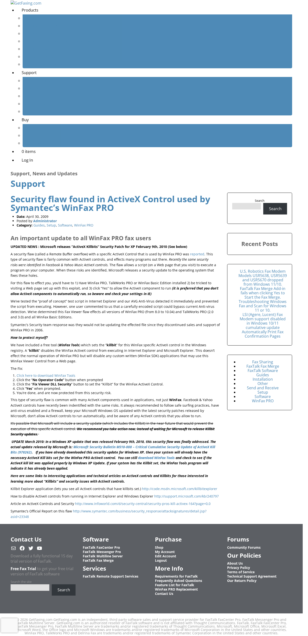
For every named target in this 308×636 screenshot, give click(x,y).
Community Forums (38, 103)
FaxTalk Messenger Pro (41, 26)
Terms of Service (241, 572)
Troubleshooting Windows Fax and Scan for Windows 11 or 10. (263, 306)
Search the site (21, 581)
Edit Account (165, 556)
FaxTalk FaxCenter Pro (40, 18)
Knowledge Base (36, 88)
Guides (39, 225)
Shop (27, 128)
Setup (51, 225)
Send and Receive (263, 387)
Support (29, 72)
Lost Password (34, 143)
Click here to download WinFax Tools (46, 375)
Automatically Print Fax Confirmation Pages (262, 334)
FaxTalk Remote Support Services (110, 576)
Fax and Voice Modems (41, 56)
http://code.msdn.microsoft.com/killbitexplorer (179, 488)
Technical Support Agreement (251, 576)
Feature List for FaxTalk (174, 585)
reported (197, 254)
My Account (32, 135)
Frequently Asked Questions (45, 80)
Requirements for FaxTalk (176, 576)
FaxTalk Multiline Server (42, 33)
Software (65, 225)
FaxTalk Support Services (43, 64)
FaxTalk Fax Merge (262, 366)
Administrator (45, 221)
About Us (30, 111)
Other (262, 383)
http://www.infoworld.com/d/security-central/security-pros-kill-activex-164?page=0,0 (143, 503)
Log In (27, 160)
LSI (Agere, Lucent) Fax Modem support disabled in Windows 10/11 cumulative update (263, 321)
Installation (263, 379)
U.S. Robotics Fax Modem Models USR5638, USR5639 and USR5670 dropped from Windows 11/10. (262, 278)
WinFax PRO (83, 225)
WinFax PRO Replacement (176, 589)
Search (259, 200)
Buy (25, 119)
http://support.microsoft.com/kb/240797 (186, 496)
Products (30, 10)
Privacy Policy (238, 567)
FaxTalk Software (263, 370)
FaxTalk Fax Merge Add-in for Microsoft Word (59, 41)
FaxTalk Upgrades (37, 49)
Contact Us (31, 96)
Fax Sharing (262, 362)
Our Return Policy (242, 580)
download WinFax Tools (157, 457)
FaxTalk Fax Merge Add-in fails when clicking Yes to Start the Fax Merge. (262, 293)
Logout (161, 560)
